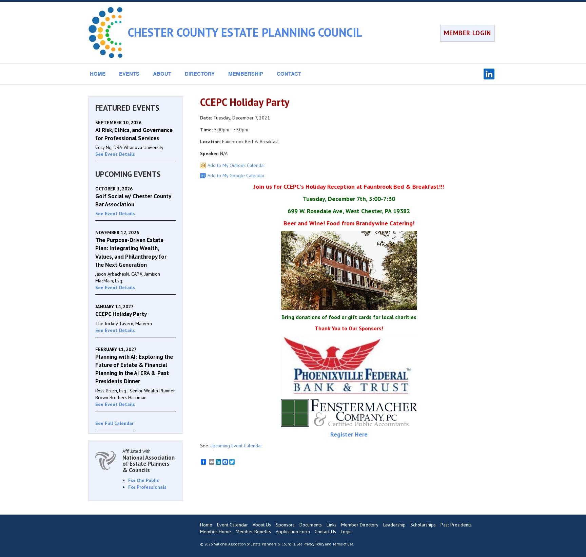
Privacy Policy (314, 544)
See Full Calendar (114, 423)
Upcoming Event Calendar (236, 446)
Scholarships (423, 525)
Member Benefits (253, 531)
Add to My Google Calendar (236, 175)
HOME (97, 73)
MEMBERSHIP (245, 73)
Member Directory (359, 525)
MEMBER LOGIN (467, 33)
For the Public (143, 480)
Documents (310, 525)
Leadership (394, 525)
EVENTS (129, 73)
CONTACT (289, 73)
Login (346, 531)
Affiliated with (148, 461)
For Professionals (147, 487)
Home (206, 525)
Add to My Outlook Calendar (236, 165)
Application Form (293, 531)
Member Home (215, 531)
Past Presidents (456, 525)
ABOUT (162, 73)
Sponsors (285, 525)
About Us (262, 525)
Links (331, 525)
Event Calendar (232, 525)
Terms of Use (342, 544)
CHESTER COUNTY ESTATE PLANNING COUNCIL (245, 32)
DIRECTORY (200, 73)
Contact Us (325, 531)
